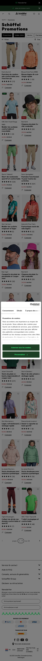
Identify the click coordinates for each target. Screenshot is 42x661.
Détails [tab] (19, 310)
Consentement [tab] (8, 310)
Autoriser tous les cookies (21, 347)
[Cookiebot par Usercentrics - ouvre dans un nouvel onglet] (30, 304)
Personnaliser (20, 354)
